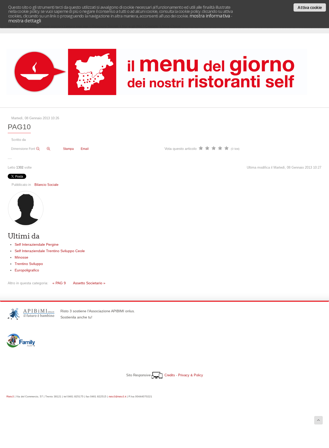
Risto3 (10, 396)
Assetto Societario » (89, 283)
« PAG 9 (59, 283)
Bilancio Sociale (46, 185)
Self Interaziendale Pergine (37, 244)
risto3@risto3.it (117, 396)
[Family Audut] (20, 346)
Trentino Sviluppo (29, 264)
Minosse (21, 257)
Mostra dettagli (24, 20)
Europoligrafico (27, 270)
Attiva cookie (310, 7)
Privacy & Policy (190, 375)
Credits (169, 375)
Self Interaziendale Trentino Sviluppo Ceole (50, 251)
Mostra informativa (209, 15)
